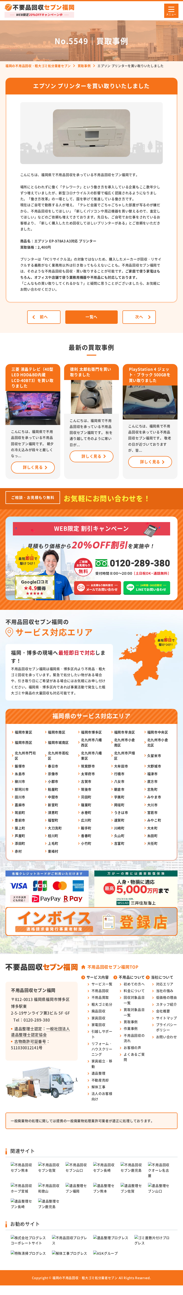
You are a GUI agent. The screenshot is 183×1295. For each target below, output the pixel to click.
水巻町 (86, 812)
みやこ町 (154, 820)
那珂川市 (22, 789)
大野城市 (154, 766)
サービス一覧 (102, 983)
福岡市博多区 (91, 732)
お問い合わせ (166, 1036)
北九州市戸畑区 (124, 755)
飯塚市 (20, 766)
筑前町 (20, 812)
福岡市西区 (23, 742)
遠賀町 (119, 820)
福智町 (53, 820)
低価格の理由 (166, 997)
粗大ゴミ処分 (102, 1004)
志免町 (152, 789)
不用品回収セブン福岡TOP (112, 967)
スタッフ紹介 (166, 1004)
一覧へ (91, 317)
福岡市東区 (23, 732)
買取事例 (131, 1021)
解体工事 (99, 1086)
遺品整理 (99, 1073)
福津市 (152, 773)
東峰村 (53, 851)
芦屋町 (20, 835)
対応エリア (165, 983)
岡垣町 (119, 804)
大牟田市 (121, 766)
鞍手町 (86, 828)
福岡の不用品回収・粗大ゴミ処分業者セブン (85, 1277)
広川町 (86, 820)
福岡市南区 (57, 732)
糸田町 (152, 835)
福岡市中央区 (157, 732)
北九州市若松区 (58, 755)
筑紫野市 (88, 766)
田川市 (20, 796)
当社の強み (165, 990)
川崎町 (119, 828)
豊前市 (20, 820)
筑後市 (86, 789)
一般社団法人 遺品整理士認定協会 (40, 1032)
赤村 (18, 851)
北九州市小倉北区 (157, 742)
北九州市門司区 (25, 755)
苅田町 (86, 796)
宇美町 (119, 796)
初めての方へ (134, 983)
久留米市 (154, 755)
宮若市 (152, 812)
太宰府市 (88, 773)
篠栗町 (86, 804)
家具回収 (99, 1017)
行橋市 (119, 773)
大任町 (152, 843)
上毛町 (53, 843)
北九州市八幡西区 (91, 742)
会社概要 (163, 1010)
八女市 (119, 781)
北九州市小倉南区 (124, 742)
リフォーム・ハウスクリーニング (102, 1049)
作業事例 (131, 1028)
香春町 (86, 835)
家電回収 (99, 1024)
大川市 (152, 804)
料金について (134, 990)
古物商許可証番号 (30, 1041)
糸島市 (20, 773)
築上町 (20, 828)
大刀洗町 (55, 828)
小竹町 (86, 843)
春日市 (53, 766)
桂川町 (53, 835)
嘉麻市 (20, 804)
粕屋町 (53, 789)
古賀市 (86, 781)
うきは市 (121, 812)
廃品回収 (99, 1010)
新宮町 (53, 804)
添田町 (20, 843)
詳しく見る (33, 467)
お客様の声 (132, 1047)
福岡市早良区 (124, 732)
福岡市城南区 (58, 742)
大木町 (152, 828)
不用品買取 (100, 997)
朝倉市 (119, 789)
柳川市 (20, 781)
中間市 (53, 796)
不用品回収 (100, 990)
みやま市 (154, 796)
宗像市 (53, 773)
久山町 (119, 835)
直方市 (152, 781)
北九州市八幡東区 (91, 755)
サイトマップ (166, 1017)
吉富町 (119, 843)
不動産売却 (100, 1080)
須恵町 (53, 812)
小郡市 (53, 781)
